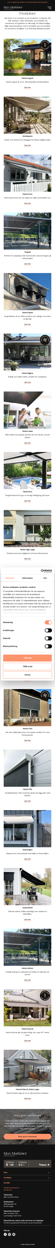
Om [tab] (45, 578)
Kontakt (7, 1183)
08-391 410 (8, 1190)
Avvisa (27, 675)
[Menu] (49, 8)
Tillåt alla (27, 658)
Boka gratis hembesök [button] (27, 1137)
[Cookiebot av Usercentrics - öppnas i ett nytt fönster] (41, 571)
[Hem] (27, 1172)
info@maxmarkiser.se (11, 1188)
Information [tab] (27, 578)
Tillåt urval (27, 666)
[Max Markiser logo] (13, 8)
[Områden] (27, 1177)
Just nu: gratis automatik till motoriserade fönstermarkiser (27, 2)
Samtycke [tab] (10, 578)
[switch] (48, 630)
